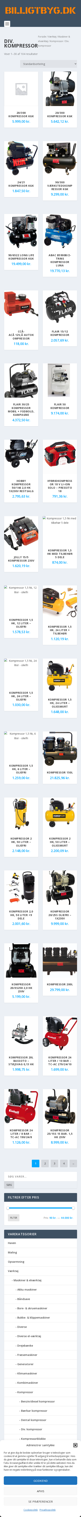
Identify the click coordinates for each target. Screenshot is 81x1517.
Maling (12, 1252)
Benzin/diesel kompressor (38, 1401)
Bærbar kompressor (34, 1410)
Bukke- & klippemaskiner (33, 1317)
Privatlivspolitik (48, 1510)
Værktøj (52, 36)
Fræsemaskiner (27, 1355)
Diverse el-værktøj (29, 1336)
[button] (75, 1445)
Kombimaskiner (27, 1382)
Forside (42, 36)
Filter (13, 1217)
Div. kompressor (31, 1429)
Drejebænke (25, 1345)
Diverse (22, 1327)
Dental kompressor (33, 1420)
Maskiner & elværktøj (27, 1280)
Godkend (41, 1481)
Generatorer (25, 1364)
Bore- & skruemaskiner (32, 1308)
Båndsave (23, 1299)
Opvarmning (16, 1261)
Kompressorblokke (33, 1439)
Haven (12, 1243)
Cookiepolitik (31, 1510)
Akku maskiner (27, 1289)
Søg (9, 1185)
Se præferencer (40, 1501)
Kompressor (56, 41)
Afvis (40, 1491)
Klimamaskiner (27, 1373)
